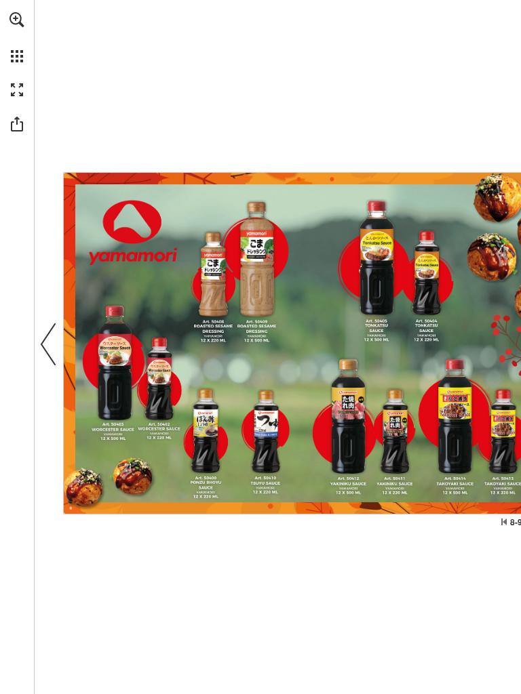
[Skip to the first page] (504, 521)
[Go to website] (213, 273)
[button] (17, 20)
